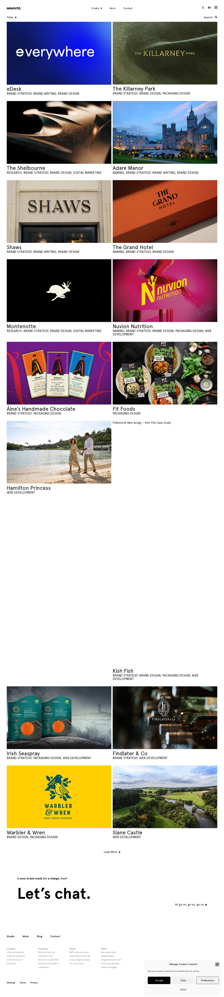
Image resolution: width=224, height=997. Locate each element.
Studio (95, 8)
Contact (128, 8)
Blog (39, 936)
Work (113, 8)
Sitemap (11, 982)
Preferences (207, 980)
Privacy (183, 989)
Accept (159, 980)
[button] (217, 964)
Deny (183, 980)
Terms (23, 982)
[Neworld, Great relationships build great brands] (13, 7)
